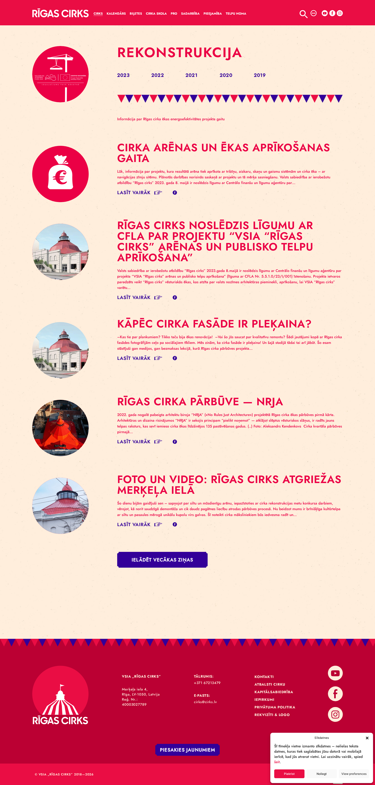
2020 (226, 75)
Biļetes (136, 13)
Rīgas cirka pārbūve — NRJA (200, 401)
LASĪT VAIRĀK (134, 192)
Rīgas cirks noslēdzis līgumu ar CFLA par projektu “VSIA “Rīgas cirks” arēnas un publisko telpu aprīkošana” (215, 241)
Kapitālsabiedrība (273, 692)
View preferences (354, 774)
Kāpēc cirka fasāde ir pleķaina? (214, 324)
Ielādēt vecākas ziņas (162, 559)
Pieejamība (213, 13)
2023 (123, 75)
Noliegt (322, 774)
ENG (313, 13)
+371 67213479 (207, 682)
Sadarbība (190, 13)
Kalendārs (116, 13)
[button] (367, 738)
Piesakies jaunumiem (187, 749)
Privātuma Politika (274, 707)
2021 (191, 75)
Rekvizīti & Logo (272, 714)
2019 (260, 75)
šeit (277, 762)
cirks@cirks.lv (205, 701)
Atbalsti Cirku (270, 684)
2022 (157, 75)
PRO (174, 13)
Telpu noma (236, 13)
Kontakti (264, 676)
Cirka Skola (156, 13)
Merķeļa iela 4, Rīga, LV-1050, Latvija (141, 692)
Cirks (98, 13)
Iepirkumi (264, 699)
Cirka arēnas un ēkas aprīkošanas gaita (223, 153)
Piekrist (289, 774)
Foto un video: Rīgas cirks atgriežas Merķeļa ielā (229, 485)
